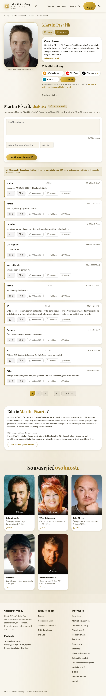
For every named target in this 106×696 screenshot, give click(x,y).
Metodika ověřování (81, 620)
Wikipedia (91, 73)
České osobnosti (19, 16)
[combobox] (39, 6)
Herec (31, 16)
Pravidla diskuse (79, 676)
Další (67, 393)
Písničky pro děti (11, 644)
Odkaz (67, 193)
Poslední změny (79, 634)
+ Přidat (89, 6)
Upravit (63, 32)
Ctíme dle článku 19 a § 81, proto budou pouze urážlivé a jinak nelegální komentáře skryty (52, 171)
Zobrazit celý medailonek (22, 444)
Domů (6, 16)
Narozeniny (77, 644)
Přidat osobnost (45, 630)
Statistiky (76, 648)
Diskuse (50, 6)
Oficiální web (53, 73)
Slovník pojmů (78, 630)
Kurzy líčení (25, 644)
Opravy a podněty (80, 625)
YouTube (74, 73)
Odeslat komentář (23, 157)
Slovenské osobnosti (81, 653)
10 (57, 393)
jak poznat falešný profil (61, 87)
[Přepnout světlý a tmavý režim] (99, 6)
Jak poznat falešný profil (83, 662)
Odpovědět (36, 193)
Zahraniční (75, 6)
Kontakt (50, 79)
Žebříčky (76, 639)
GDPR (75, 672)
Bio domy (25, 648)
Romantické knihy (12, 648)
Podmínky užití (78, 667)
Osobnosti (62, 6)
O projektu (76, 616)
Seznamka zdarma (12, 641)
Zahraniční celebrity (47, 625)
